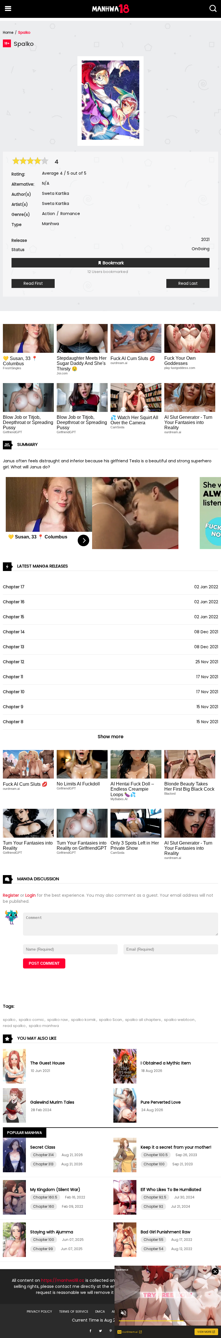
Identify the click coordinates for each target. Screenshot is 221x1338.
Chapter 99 (43, 1248)
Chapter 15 (13, 617)
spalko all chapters (143, 1019)
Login (30, 895)
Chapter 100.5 (156, 1154)
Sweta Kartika (55, 193)
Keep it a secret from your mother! (176, 1147)
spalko (9, 1019)
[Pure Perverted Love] (125, 1106)
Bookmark (113, 263)
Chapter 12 (13, 662)
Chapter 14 (14, 632)
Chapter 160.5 (45, 1197)
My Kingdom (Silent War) (55, 1189)
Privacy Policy (39, 1311)
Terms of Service (73, 1311)
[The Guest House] (15, 1067)
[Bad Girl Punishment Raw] (125, 1240)
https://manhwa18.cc (62, 1280)
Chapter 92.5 (155, 1197)
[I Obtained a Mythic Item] (125, 1067)
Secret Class (42, 1147)
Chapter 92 (153, 1206)
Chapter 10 (13, 692)
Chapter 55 (153, 1239)
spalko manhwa (44, 1025)
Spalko (24, 32)
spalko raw (57, 1019)
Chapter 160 (43, 1206)
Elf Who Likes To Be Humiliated (171, 1189)
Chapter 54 (153, 1248)
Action (48, 213)
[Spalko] (110, 138)
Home (8, 32)
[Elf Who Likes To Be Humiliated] (125, 1198)
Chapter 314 (43, 1154)
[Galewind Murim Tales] (15, 1106)
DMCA (100, 1311)
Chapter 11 (13, 677)
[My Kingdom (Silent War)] (15, 1198)
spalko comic (31, 1019)
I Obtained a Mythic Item (166, 1063)
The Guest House (47, 1063)
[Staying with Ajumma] (15, 1240)
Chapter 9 (13, 707)
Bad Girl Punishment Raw (165, 1232)
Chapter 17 (13, 587)
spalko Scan (110, 1019)
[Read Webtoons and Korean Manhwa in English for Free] (110, 11)
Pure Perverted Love (161, 1102)
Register (11, 895)
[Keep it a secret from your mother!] (125, 1156)
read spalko (14, 1025)
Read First (33, 283)
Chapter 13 (13, 647)
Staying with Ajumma (51, 1232)
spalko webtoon (179, 1019)
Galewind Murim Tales (52, 1102)
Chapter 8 (13, 722)
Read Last (188, 283)
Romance (69, 213)
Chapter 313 (43, 1164)
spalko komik (83, 1019)
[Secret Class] (15, 1156)
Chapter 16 (13, 602)
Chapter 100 (154, 1164)
